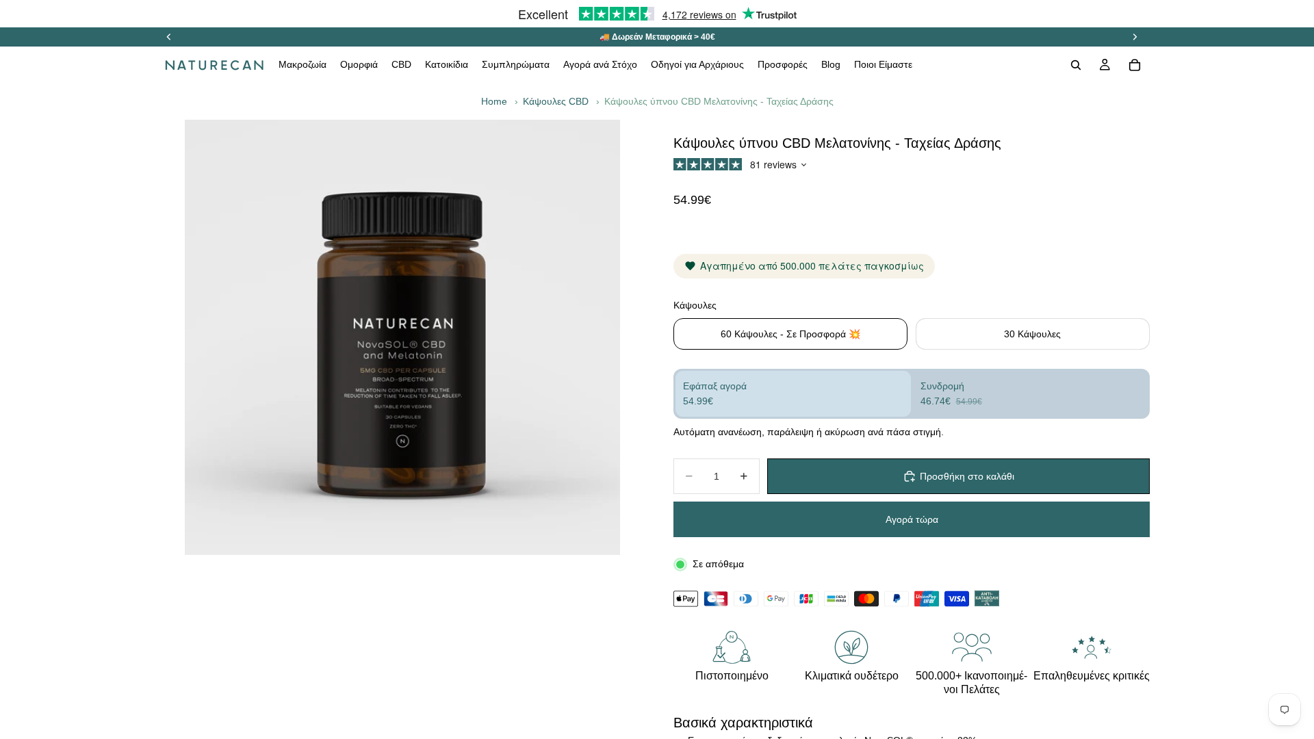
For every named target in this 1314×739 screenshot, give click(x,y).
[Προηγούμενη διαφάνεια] (169, 37)
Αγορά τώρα (912, 519)
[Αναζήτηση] (1076, 65)
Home (494, 101)
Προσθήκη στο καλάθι (967, 476)
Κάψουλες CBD (556, 101)
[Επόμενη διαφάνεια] (1135, 37)
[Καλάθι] (1135, 65)
